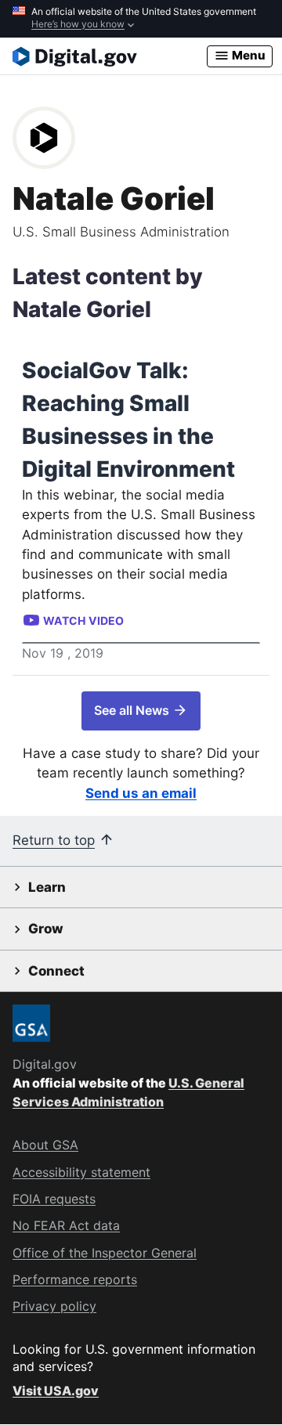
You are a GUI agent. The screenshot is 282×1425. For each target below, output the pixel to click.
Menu (248, 55)
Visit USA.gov (56, 1390)
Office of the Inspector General (105, 1253)
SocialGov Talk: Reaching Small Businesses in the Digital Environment (128, 419)
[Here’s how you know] (141, 19)
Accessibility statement (81, 1172)
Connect (56, 971)
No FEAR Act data (66, 1225)
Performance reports (75, 1279)
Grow (45, 928)
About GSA (45, 1145)
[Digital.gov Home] (110, 56)
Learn (47, 887)
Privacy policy (54, 1306)
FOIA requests (54, 1199)
